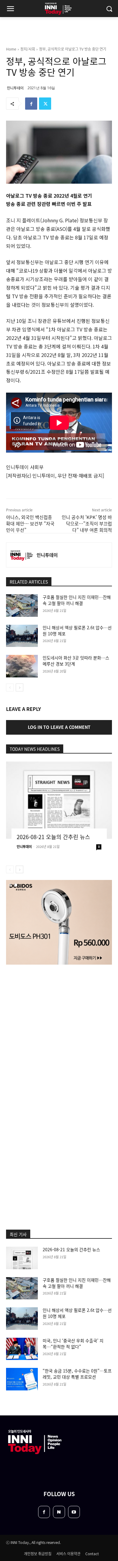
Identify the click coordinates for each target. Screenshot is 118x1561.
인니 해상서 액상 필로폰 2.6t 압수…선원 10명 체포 (77, 630)
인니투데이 (15, 87)
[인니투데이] (21, 555)
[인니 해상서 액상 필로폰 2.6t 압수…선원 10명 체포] (22, 636)
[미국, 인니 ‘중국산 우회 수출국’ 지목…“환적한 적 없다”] (22, 1349)
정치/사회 (27, 48)
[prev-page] (10, 687)
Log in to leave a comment (59, 727)
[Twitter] (45, 103)
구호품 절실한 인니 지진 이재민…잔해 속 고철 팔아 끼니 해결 (77, 600)
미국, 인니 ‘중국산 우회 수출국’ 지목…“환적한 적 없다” (73, 1343)
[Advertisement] (59, 1033)
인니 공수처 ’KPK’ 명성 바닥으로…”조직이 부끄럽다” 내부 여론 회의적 (87, 523)
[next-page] (19, 687)
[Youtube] (74, 1512)
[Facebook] (31, 103)
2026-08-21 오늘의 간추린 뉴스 (53, 837)
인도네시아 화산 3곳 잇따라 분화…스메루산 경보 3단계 (76, 661)
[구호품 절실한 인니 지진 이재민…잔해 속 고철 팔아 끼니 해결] (22, 605)
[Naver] (59, 1512)
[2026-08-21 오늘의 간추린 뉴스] (59, 800)
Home (11, 48)
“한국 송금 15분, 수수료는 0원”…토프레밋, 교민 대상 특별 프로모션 (77, 1374)
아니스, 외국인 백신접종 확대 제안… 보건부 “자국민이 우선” (30, 523)
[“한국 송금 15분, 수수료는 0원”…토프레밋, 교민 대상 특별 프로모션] (22, 1379)
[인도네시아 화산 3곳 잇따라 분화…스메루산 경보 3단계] (22, 666)
